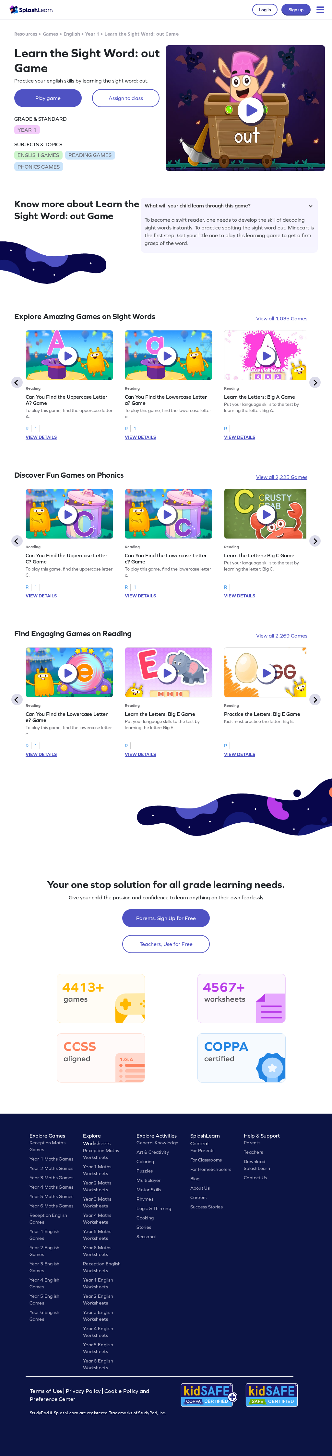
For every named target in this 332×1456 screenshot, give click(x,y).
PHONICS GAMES (39, 167)
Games (50, 34)
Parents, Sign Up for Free (166, 918)
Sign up (296, 9)
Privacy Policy (83, 1391)
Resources (25, 34)
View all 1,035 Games (281, 318)
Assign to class (126, 98)
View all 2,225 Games (281, 477)
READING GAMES (90, 155)
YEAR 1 (27, 130)
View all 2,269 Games (281, 636)
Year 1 (92, 34)
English (72, 34)
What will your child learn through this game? (198, 205)
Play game (48, 98)
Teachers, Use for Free (166, 944)
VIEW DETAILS (41, 437)
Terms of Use (47, 1391)
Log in (265, 9)
